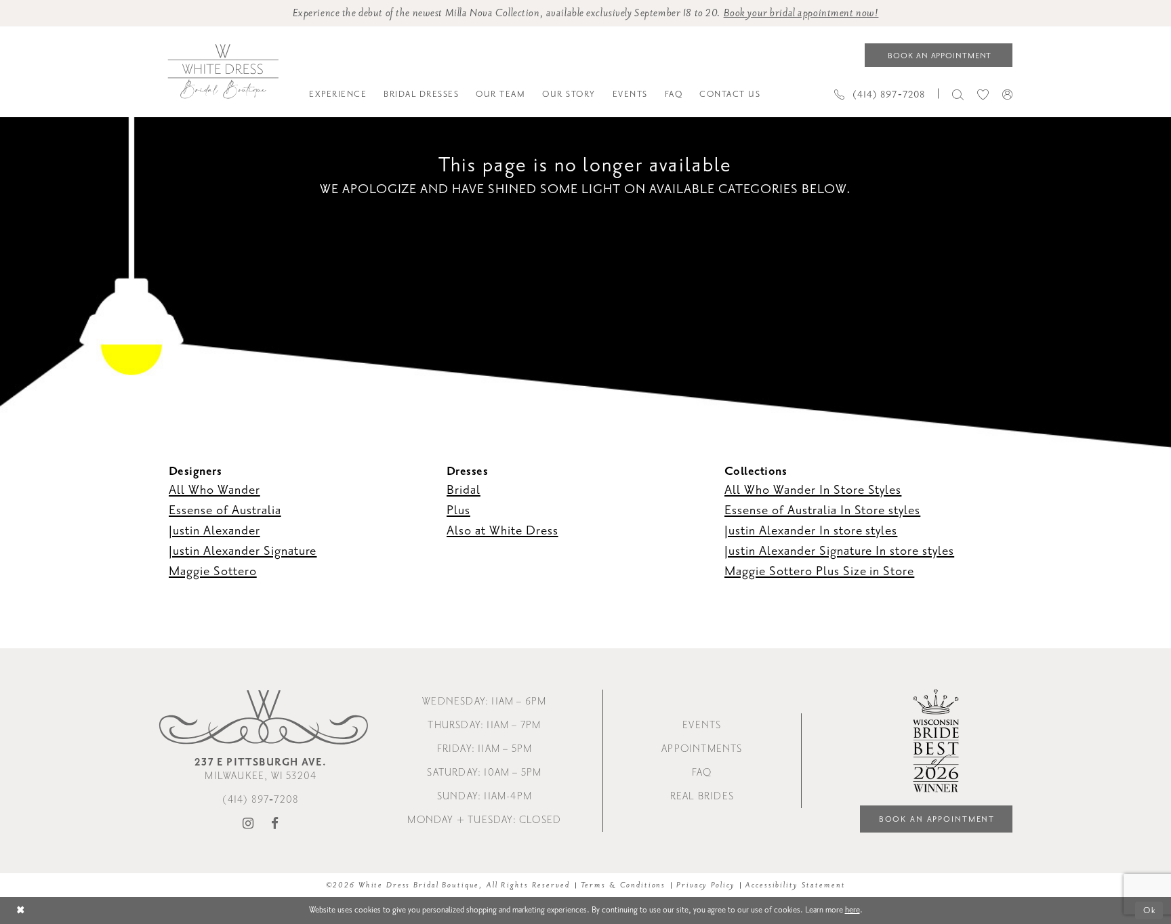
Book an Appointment (937, 819)
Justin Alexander (214, 530)
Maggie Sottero (213, 571)
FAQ (702, 772)
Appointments (701, 748)
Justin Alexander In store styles (810, 530)
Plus (458, 510)
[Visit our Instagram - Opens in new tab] (248, 824)
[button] (1007, 94)
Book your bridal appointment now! (801, 13)
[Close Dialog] (20, 911)
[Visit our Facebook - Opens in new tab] (275, 824)
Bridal (463, 490)
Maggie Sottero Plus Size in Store (819, 571)
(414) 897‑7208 (260, 799)
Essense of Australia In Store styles (822, 510)
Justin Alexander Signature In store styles (839, 551)
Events (701, 725)
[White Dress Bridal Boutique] (223, 72)
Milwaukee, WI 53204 (260, 768)
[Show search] (957, 93)
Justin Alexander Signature (242, 551)
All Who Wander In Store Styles (812, 490)
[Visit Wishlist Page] (982, 93)
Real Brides (702, 796)
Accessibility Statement (795, 885)
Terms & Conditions (623, 885)
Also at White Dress (502, 530)
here (852, 909)
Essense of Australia (225, 510)
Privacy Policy (705, 885)
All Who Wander (214, 490)
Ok (1149, 910)
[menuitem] (338, 94)
